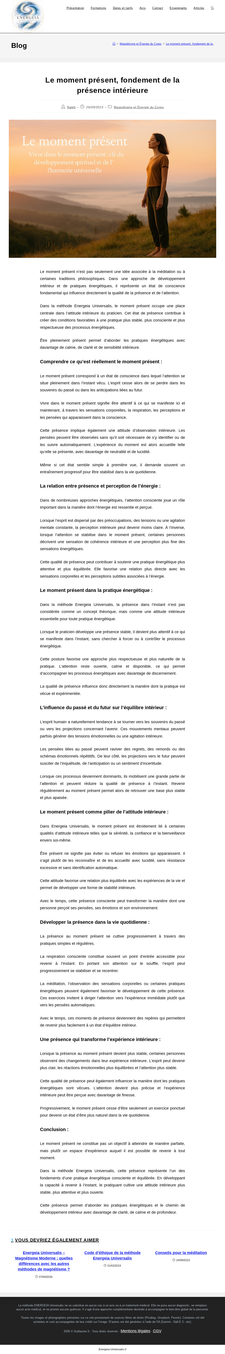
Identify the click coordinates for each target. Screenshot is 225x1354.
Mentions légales (135, 1331)
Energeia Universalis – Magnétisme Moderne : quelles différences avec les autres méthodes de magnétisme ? (44, 1261)
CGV (157, 1331)
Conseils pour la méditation (181, 1253)
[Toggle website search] (212, 8)
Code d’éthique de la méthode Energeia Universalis (112, 1255)
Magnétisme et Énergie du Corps (139, 107)
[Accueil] (113, 43)
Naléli (71, 107)
